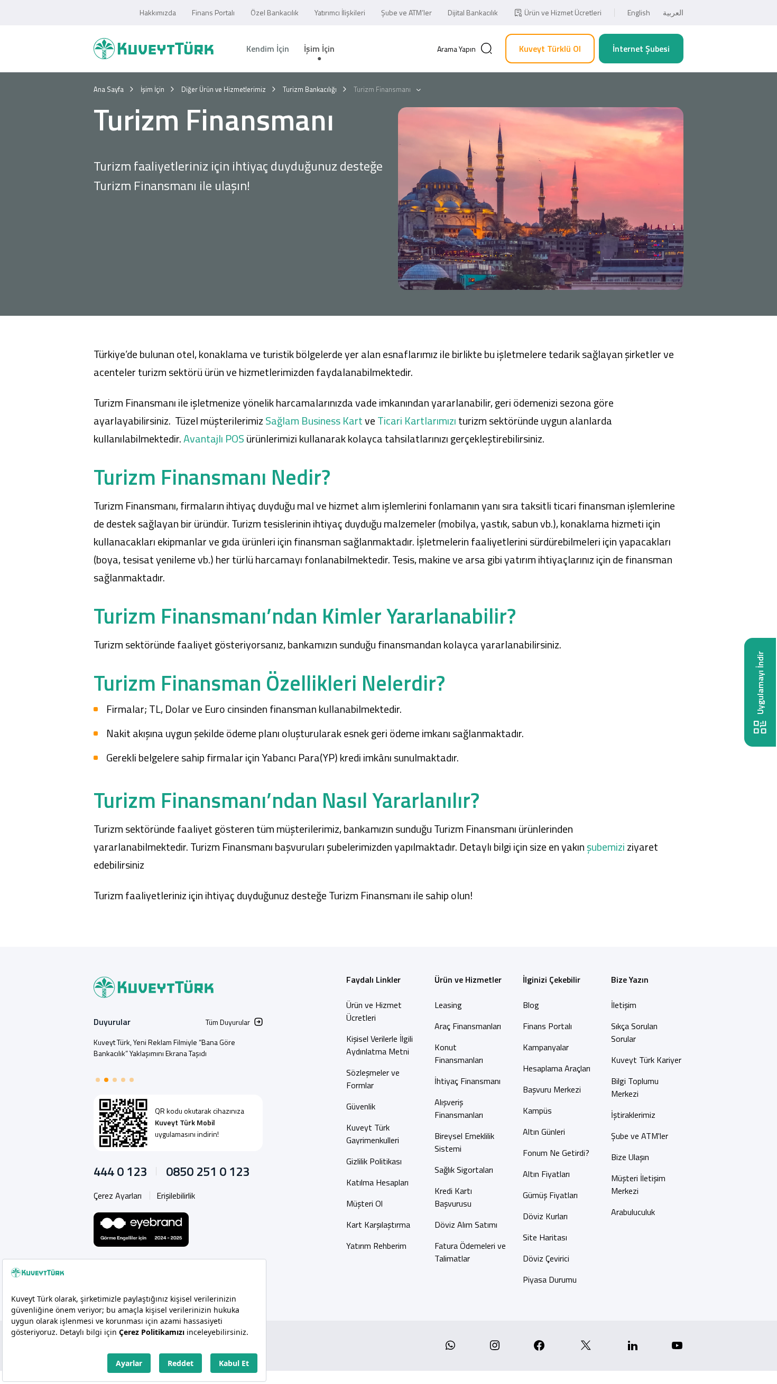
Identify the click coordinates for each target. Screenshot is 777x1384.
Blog (531, 1005)
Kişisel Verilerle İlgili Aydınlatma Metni (379, 1045)
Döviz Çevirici (546, 1258)
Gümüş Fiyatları (550, 1195)
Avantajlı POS (213, 438)
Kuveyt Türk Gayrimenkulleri (372, 1133)
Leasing (448, 1005)
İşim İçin (319, 48)
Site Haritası (545, 1237)
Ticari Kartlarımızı (415, 420)
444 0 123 (120, 1171)
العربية (673, 12)
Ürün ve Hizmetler (468, 979)
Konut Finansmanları (458, 1053)
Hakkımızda (158, 12)
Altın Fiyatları (546, 1174)
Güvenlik (360, 1106)
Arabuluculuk (633, 1212)
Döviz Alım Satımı (465, 1224)
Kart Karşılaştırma (378, 1224)
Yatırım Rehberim (376, 1245)
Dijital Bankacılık (473, 12)
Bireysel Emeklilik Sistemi (464, 1142)
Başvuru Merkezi (552, 1089)
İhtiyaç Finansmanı (467, 1081)
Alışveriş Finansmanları (458, 1108)
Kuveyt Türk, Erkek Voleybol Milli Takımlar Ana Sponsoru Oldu (165, 1048)
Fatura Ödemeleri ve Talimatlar (470, 1252)
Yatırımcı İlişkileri (339, 12)
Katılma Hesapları (377, 1182)
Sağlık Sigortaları (463, 1169)
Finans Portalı (213, 12)
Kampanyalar (546, 1047)
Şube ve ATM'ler (639, 1135)
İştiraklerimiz (633, 1114)
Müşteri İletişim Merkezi (638, 1184)
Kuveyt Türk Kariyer (646, 1059)
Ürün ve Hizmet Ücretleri (563, 12)
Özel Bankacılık (275, 12)
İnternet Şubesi (641, 48)
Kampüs (537, 1110)
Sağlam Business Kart (314, 420)
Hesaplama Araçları (556, 1068)
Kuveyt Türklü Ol (550, 48)
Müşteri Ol (364, 1203)
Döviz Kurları (545, 1216)
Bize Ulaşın (630, 1157)
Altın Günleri (544, 1131)
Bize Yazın (630, 979)
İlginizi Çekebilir (551, 979)
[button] (98, 1080)
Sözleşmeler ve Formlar (373, 1078)
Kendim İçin (267, 48)
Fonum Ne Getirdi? (556, 1152)
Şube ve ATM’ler (406, 12)
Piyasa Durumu (550, 1279)
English (638, 12)
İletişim (623, 1005)
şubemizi (607, 847)
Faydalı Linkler (373, 979)
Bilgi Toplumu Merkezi (635, 1087)
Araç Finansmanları (467, 1026)
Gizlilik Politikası (374, 1161)
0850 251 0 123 (207, 1171)
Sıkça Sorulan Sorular (634, 1032)
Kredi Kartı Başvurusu (453, 1197)
